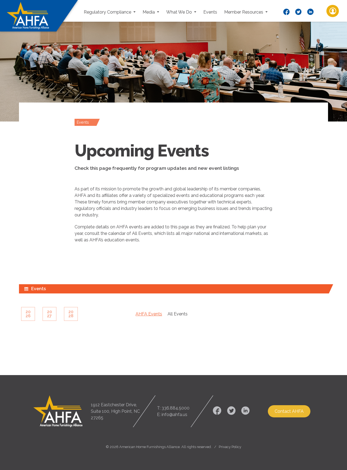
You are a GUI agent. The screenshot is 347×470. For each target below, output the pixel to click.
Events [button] (210, 12)
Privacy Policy (230, 447)
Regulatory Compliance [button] (108, 12)
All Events (178, 313)
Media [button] (149, 12)
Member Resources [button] (244, 12)
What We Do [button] (179, 12)
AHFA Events (149, 313)
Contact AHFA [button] (289, 411)
